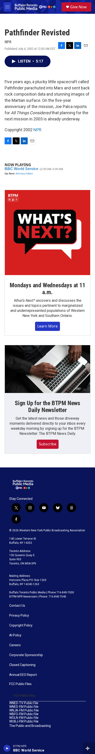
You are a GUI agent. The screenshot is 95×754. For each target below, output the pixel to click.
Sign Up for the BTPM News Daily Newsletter (47, 406)
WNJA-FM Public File (24, 710)
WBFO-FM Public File (24, 714)
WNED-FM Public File (24, 706)
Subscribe (47, 444)
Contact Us (17, 605)
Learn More (47, 326)
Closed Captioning (22, 665)
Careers (15, 645)
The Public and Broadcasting (30, 726)
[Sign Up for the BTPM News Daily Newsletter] (47, 369)
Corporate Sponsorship (26, 655)
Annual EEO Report (23, 675)
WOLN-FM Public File (24, 718)
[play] (7, 748)
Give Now (78, 7)
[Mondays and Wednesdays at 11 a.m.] (47, 232)
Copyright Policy (21, 625)
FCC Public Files (20, 684)
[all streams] (89, 748)
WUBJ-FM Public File (24, 721)
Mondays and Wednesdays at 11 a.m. (47, 289)
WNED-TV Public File (23, 703)
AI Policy (15, 635)
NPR (37, 129)
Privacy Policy (19, 615)
